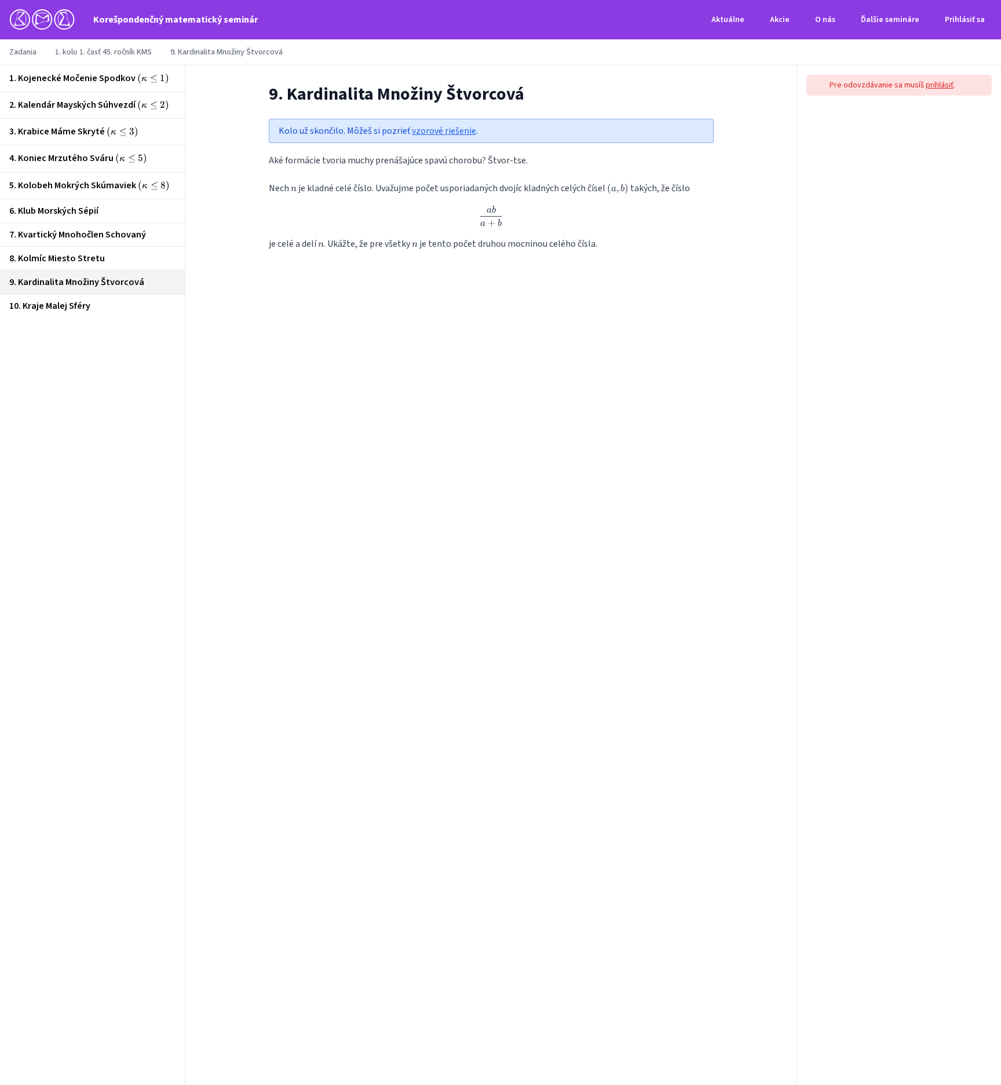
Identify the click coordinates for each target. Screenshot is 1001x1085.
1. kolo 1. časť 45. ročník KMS (103, 52)
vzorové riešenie (444, 131)
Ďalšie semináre (890, 19)
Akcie (780, 19)
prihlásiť (939, 85)
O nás (825, 19)
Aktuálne (727, 19)
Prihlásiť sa (965, 19)
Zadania (22, 52)
